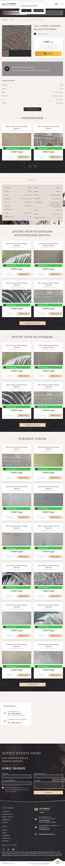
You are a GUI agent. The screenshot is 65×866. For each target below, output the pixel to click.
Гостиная (50, 205)
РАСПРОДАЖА (59, 99)
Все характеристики (32, 109)
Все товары (5, 841)
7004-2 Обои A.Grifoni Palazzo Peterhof (16, 284)
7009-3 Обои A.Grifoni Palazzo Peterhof (16, 527)
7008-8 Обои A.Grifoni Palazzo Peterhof (48, 448)
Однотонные (5, 835)
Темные (4, 833)
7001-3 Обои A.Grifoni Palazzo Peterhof (48, 284)
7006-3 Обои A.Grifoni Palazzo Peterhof (16, 645)
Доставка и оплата (7, 814)
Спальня (58, 203)
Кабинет (53, 202)
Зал (54, 205)
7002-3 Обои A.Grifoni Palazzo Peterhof (48, 606)
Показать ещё (32, 684)
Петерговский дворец (57, 95)
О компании (5, 811)
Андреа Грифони (59, 92)
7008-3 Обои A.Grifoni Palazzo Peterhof (16, 606)
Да (26, 10)
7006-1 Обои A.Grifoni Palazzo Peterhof (48, 527)
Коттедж (58, 202)
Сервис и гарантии (7, 817)
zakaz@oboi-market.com (47, 834)
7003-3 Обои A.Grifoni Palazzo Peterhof (48, 566)
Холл (59, 206)
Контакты (5, 822)
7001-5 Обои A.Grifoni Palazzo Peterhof (48, 127)
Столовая (54, 206)
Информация (6, 819)
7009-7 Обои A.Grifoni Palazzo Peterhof (48, 488)
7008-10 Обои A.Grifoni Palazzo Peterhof (16, 127)
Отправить (48, 792)
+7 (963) (44, 820)
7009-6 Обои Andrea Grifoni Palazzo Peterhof (48, 245)
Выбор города (38, 10)
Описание (31, 180)
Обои (12, 20)
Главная (5, 20)
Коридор (58, 205)
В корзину (49, 53)
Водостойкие (59, 103)
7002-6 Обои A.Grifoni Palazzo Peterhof (16, 566)
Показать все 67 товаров (32, 425)
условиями (7, 791)
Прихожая (52, 203)
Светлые (4, 830)
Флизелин (57, 187)
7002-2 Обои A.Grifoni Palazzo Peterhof (16, 245)
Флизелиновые (56, 198)
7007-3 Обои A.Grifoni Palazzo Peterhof (48, 645)
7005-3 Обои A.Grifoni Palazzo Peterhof (16, 488)
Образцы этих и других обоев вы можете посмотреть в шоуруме (31, 70)
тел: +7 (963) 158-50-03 (14, 713)
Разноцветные (6, 838)
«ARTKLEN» (46, 863)
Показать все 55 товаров (32, 323)
